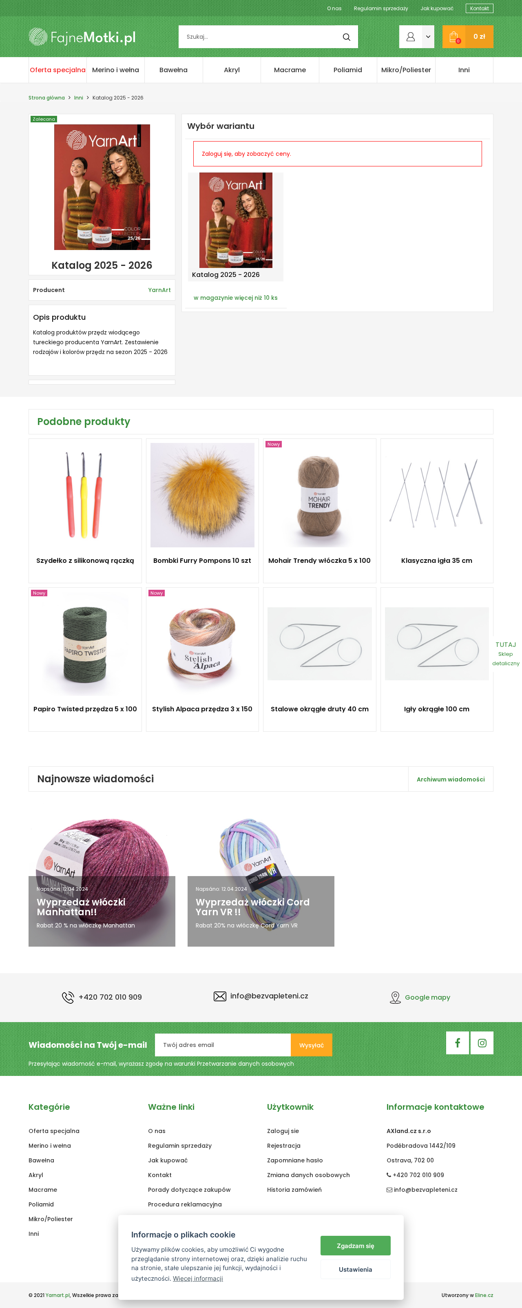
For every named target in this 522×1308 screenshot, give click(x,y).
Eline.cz (484, 1295)
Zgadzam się (355, 1246)
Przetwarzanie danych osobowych (245, 1064)
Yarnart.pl (58, 1295)
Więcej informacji (198, 1278)
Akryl (232, 70)
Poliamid (348, 70)
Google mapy (427, 997)
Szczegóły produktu (81, 565)
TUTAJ (506, 653)
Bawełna (173, 70)
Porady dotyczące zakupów (189, 1190)
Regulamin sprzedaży (381, 8)
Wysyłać (311, 1045)
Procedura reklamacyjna (185, 1204)
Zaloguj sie (283, 1131)
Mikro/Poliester (406, 70)
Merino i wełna (115, 70)
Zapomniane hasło (295, 1160)
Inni (464, 70)
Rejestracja (284, 1146)
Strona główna (47, 97)
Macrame (290, 70)
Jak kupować (436, 8)
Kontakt (479, 8)
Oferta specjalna (58, 70)
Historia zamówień (294, 1190)
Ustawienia (355, 1269)
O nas (334, 8)
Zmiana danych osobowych (308, 1175)
